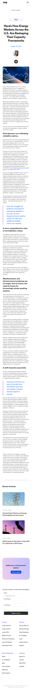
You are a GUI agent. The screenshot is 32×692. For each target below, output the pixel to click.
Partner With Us (24, 625)
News (4, 656)
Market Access (6, 635)
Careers (21, 659)
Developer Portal (7, 645)
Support (21, 645)
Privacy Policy (11, 687)
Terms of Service (20, 687)
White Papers (6, 673)
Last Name (7, 605)
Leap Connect (6, 629)
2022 (9, 103)
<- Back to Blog (15, 10)
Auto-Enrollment (7, 642)
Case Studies (6, 666)
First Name (7, 599)
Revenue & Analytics (8, 639)
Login (21, 639)
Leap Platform (6, 625)
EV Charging (23, 635)
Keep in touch (16, 613)
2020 (4, 103)
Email (5, 593)
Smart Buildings (24, 632)
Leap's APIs (5, 632)
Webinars (5, 669)
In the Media (6, 659)
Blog (3, 663)
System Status (23, 642)
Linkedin (21, 666)
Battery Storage (24, 629)
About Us (22, 656)
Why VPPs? (22, 663)
